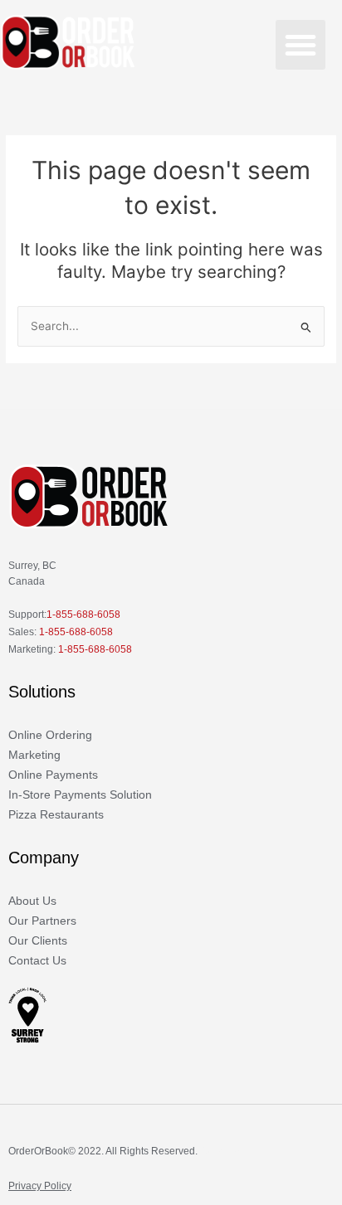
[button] (300, 45)
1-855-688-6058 (83, 614)
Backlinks (221, 1151)
